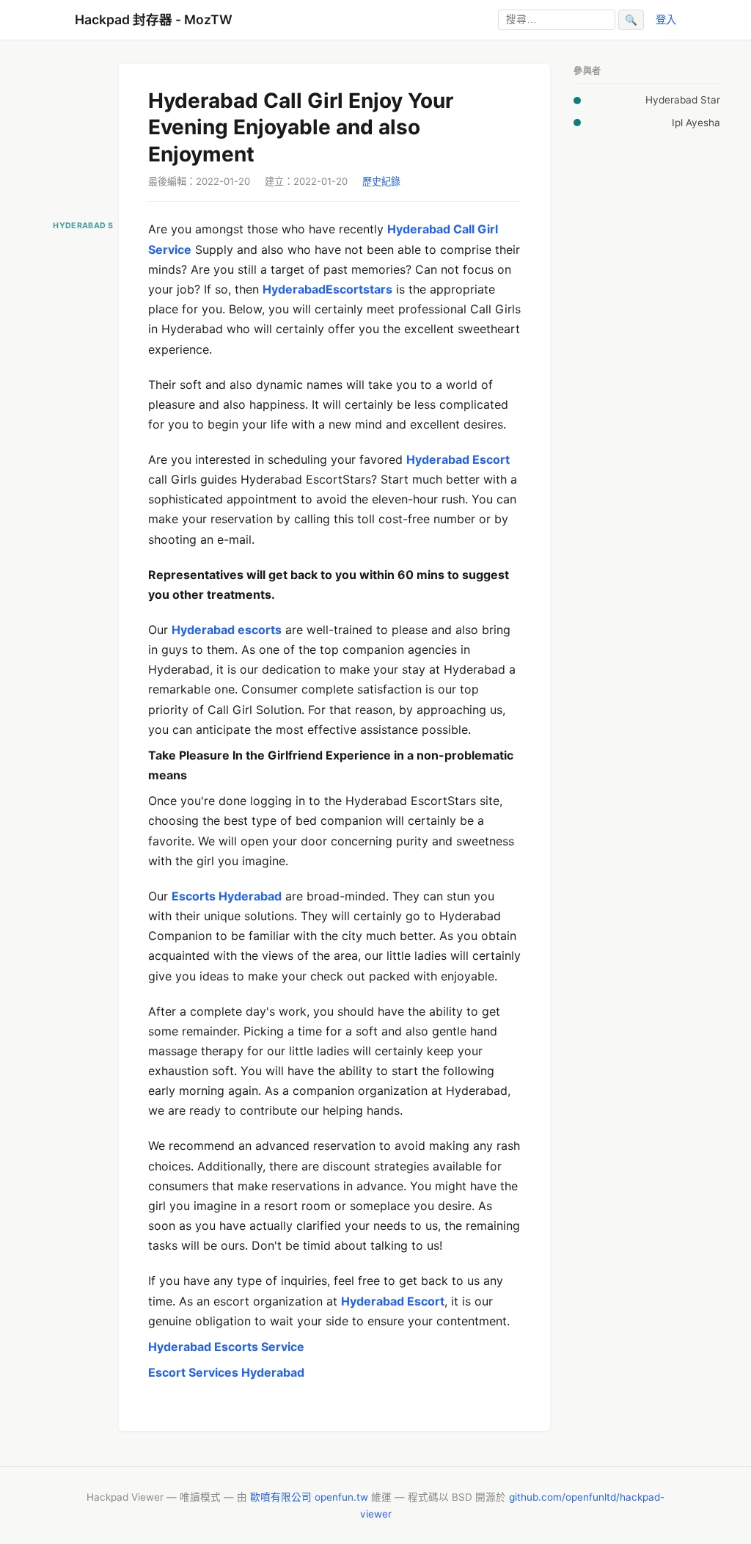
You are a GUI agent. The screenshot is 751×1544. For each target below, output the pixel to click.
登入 (666, 19)
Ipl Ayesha (696, 122)
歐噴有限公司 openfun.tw (309, 1497)
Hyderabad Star (682, 100)
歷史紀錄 (381, 181)
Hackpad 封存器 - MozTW (153, 19)
